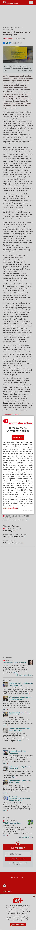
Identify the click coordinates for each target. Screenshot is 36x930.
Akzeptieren (18, 437)
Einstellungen (28, 511)
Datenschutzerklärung (10, 508)
